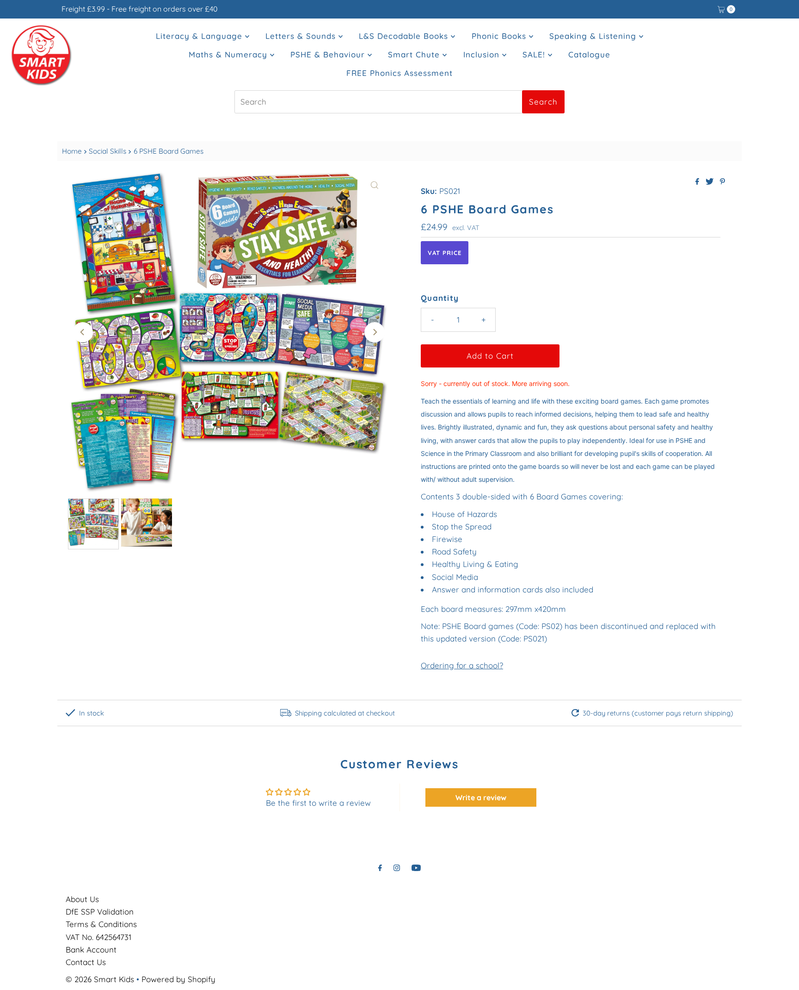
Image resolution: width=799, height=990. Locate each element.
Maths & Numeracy (229, 54)
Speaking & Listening (594, 36)
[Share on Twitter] (710, 182)
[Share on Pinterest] (722, 182)
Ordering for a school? (462, 665)
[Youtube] (416, 867)
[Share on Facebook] (698, 182)
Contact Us (86, 962)
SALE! (535, 54)
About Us (82, 899)
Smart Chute (415, 54)
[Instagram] (396, 867)
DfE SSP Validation (100, 911)
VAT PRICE (444, 252)
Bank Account (91, 949)
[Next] (374, 332)
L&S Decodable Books (405, 36)
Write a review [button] (480, 797)
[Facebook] (380, 867)
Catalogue (589, 54)
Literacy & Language (200, 36)
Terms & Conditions (101, 924)
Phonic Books (500, 36)
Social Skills (107, 151)
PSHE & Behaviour (329, 54)
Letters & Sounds (301, 36)
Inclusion (482, 54)
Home (72, 151)
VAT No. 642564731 (98, 937)
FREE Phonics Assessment (399, 73)
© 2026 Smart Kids (100, 979)
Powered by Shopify (178, 979)
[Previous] (83, 332)
